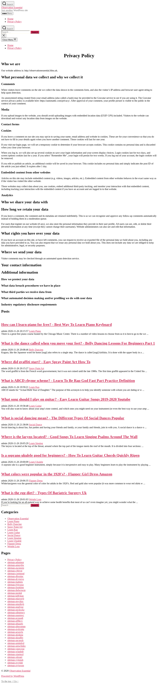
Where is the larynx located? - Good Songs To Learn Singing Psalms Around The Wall (69, 437)
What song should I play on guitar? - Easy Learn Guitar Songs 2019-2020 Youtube (65, 399)
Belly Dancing (36, 349)
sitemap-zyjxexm (15, 665)
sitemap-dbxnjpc (15, 576)
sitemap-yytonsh (15, 660)
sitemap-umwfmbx (16, 646)
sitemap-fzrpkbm (15, 587)
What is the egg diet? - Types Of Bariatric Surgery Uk (44, 493)
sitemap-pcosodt (15, 618)
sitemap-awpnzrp (15, 568)
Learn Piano (35, 331)
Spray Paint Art (36, 368)
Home (10, 18)
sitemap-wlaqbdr (15, 651)
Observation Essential (11, 7)
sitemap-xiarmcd (15, 654)
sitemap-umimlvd (15, 643)
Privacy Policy (14, 21)
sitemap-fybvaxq (15, 584)
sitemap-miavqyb (15, 598)
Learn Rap (34, 387)
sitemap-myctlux (15, 601)
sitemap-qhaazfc (15, 623)
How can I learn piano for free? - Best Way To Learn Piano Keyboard (56, 324)
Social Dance (35, 424)
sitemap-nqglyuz (15, 607)
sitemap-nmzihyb (15, 604)
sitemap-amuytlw (15, 565)
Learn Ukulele (36, 462)
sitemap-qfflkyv (15, 621)
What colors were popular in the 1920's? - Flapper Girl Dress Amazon (56, 474)
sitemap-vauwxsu (15, 648)
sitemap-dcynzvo (15, 579)
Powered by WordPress (12, 676)
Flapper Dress (36, 480)
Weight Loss (35, 499)
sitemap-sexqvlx (15, 632)
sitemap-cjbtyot (14, 570)
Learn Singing (36, 443)
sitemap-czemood (15, 573)
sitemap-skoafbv (15, 637)
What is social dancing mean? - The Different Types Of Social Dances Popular (62, 418)
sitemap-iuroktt (14, 593)
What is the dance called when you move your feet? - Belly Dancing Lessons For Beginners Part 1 (78, 343)
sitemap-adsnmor (15, 562)
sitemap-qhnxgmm (16, 626)
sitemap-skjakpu (15, 635)
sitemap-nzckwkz (15, 609)
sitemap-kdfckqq (15, 596)
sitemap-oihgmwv (16, 612)
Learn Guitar (35, 406)
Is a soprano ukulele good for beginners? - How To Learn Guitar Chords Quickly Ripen (70, 455)
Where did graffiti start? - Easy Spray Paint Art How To (45, 362)
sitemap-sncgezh (15, 640)
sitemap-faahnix (15, 582)
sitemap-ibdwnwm (16, 590)
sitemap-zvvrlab (15, 662)
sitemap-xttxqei (14, 657)
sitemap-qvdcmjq (15, 629)
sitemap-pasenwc (15, 615)
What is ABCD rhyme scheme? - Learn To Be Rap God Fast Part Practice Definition (68, 381)
